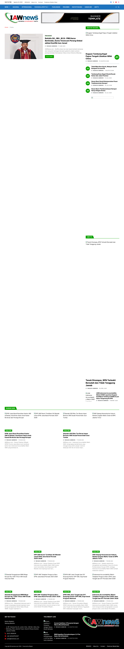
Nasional (16, 7)
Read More (49, 56)
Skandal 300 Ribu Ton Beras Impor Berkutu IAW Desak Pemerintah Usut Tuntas (76, 435)
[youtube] (116, 2)
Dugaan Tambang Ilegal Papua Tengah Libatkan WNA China (99, 56)
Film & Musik (56, 7)
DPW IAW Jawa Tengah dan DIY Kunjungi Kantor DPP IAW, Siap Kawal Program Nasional (76, 596)
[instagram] (118, 2)
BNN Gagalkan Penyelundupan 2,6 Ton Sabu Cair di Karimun (67, 635)
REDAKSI (27, 2)
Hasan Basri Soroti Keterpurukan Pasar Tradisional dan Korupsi (104, 82)
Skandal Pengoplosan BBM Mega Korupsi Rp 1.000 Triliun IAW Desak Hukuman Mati (17, 596)
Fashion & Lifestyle (41, 7)
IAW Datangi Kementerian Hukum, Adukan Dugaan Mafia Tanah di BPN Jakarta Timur (105, 556)
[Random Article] (116, 7)
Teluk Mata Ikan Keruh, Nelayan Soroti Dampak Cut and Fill (104, 67)
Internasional (27, 7)
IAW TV (96, 7)
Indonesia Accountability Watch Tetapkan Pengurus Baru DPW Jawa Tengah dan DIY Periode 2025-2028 (105, 596)
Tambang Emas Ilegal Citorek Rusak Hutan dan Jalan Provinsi (103, 75)
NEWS (6, 7)
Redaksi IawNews (52, 46)
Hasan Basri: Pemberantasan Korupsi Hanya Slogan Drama (104, 90)
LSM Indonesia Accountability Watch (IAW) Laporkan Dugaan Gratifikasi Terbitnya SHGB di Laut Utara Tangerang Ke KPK (107, 395)
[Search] (118, 7)
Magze (31, 646)
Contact (40, 2)
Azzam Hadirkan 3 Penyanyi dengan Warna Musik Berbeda (66, 624)
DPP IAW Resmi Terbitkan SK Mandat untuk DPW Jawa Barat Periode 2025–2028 (47, 556)
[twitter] (113, 2)
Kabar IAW (88, 7)
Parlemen (66, 7)
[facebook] (111, 2)
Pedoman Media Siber (51, 2)
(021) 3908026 (11, 633)
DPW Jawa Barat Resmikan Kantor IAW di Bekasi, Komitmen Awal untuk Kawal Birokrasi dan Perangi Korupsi (18, 435)
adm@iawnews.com (13, 638)
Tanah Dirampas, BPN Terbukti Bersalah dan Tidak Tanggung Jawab (101, 383)
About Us (34, 2)
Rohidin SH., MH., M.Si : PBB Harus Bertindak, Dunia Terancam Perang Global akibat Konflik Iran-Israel (63, 40)
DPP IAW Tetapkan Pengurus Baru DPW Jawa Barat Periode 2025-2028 (47, 595)
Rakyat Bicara (77, 7)
